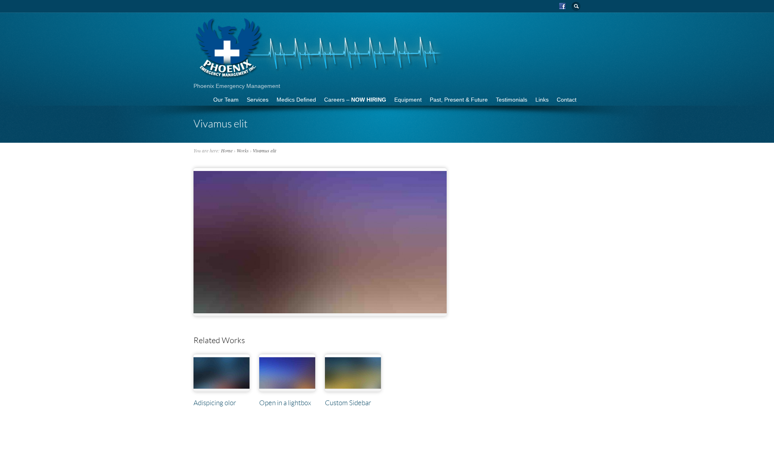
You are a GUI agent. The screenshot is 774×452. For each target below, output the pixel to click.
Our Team (226, 99)
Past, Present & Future (459, 99)
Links (542, 99)
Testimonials (511, 99)
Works (243, 150)
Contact (566, 99)
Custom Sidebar (348, 402)
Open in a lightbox (285, 402)
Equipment (408, 99)
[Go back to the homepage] (320, 76)
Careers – (355, 99)
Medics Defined (296, 99)
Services (257, 99)
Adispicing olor (215, 402)
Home (227, 150)
